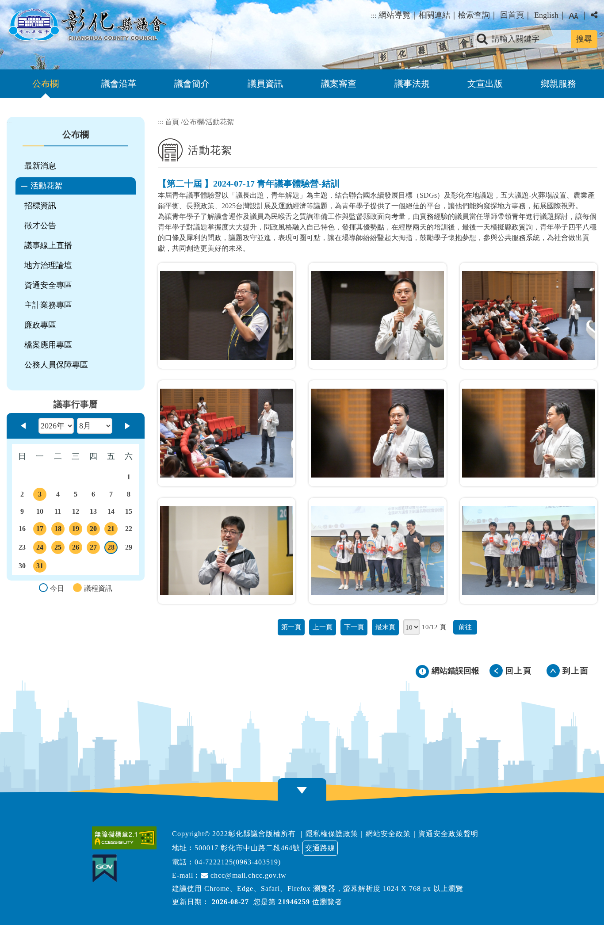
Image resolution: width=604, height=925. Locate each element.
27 (94, 548)
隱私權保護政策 (332, 833)
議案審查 (338, 83)
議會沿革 (119, 83)
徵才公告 (40, 225)
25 (59, 548)
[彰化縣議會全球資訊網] (87, 25)
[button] (573, 16)
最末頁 (385, 627)
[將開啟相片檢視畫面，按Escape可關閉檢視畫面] (227, 316)
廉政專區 (40, 325)
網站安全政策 (388, 833)
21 (112, 530)
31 (41, 567)
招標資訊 (40, 205)
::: (373, 15)
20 (94, 530)
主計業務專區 (48, 305)
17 (41, 530)
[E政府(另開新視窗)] (107, 868)
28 (112, 548)
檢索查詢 (474, 15)
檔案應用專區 (48, 344)
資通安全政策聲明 (448, 833)
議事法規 (412, 83)
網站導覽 (394, 15)
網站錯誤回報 (455, 670)
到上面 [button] (575, 670)
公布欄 (45, 83)
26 (76, 548)
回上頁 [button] (518, 670)
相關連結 (434, 15)
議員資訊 (265, 83)
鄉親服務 (558, 83)
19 (76, 530)
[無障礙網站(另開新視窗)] (126, 837)
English (546, 15)
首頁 (172, 122)
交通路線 (320, 848)
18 (59, 530)
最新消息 (40, 165)
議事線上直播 (48, 245)
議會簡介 (192, 83)
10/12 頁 (434, 627)
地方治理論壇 (48, 265)
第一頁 (291, 627)
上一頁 (323, 627)
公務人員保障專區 (56, 364)
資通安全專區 (48, 285)
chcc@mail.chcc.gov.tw (247, 875)
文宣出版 (485, 83)
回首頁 (512, 15)
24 (41, 548)
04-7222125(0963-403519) (238, 862)
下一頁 (354, 627)
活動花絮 (46, 185)
